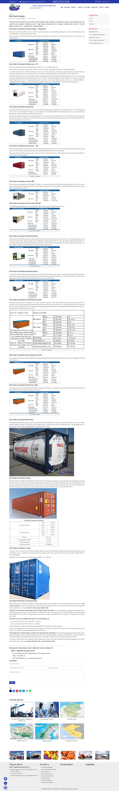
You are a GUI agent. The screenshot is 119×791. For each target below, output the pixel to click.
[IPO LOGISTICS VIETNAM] (17, 7)
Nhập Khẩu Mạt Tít (93, 31)
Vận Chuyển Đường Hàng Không (48, 769)
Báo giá (80, 7)
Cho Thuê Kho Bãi (45, 778)
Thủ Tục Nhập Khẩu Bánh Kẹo (96, 40)
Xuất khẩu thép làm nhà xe (96, 43)
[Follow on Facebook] (95, 1)
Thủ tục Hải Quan (45, 771)
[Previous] (9, 756)
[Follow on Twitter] (98, 1)
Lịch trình (87, 7)
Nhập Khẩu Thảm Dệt (94, 37)
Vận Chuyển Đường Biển (47, 767)
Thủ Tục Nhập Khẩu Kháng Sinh (97, 34)
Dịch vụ (73, 7)
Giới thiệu (67, 7)
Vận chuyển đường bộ (46, 780)
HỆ (44, 648)
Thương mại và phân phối (47, 782)
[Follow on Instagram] (96, 1)
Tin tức (101, 7)
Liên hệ (107, 7)
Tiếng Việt (104, 1)
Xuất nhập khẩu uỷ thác (46, 773)
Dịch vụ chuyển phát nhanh (47, 776)
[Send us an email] (100, 1)
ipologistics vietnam (72, 788)
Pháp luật (94, 7)
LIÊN (41, 648)
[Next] (110, 756)
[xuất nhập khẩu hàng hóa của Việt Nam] (33, 755)
